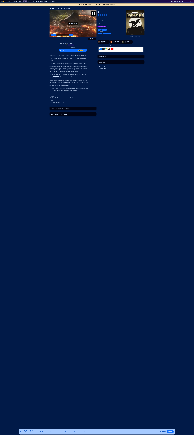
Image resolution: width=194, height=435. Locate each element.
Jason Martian (137, 36)
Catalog (8, 1)
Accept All (170, 431)
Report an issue (102, 62)
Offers (20, 1)
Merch (45, 1)
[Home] (2, 2)
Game (33, 1)
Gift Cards (52, 1)
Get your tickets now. (110, 4)
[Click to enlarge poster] (135, 22)
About (41, 1)
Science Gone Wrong (106, 33)
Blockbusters (104, 29)
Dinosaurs (100, 33)
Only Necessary (163, 431)
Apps (29, 1)
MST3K (37, 1)
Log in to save (52, 39)
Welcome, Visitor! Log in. (176, 1)
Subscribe (25, 1)
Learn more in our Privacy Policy (29, 433)
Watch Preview (74, 23)
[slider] (98, 15)
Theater (92, 38)
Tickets (14, 1)
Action (99, 29)
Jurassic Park (56, 76)
